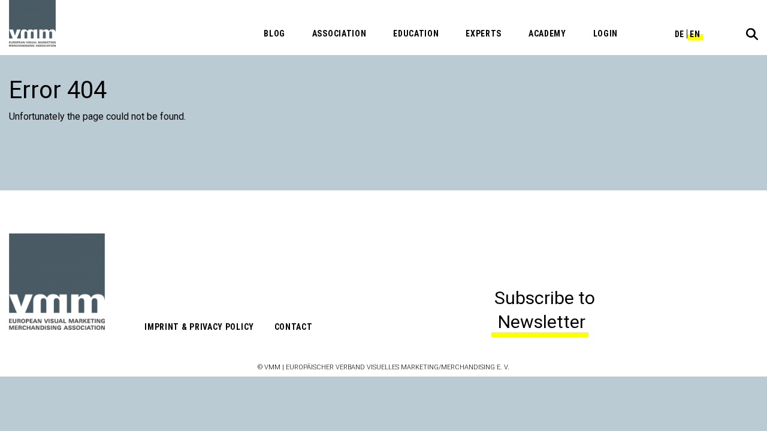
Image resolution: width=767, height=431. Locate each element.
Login (605, 33)
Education (416, 33)
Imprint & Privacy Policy (199, 327)
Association (339, 33)
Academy (547, 33)
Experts (484, 33)
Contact (293, 327)
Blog (274, 33)
